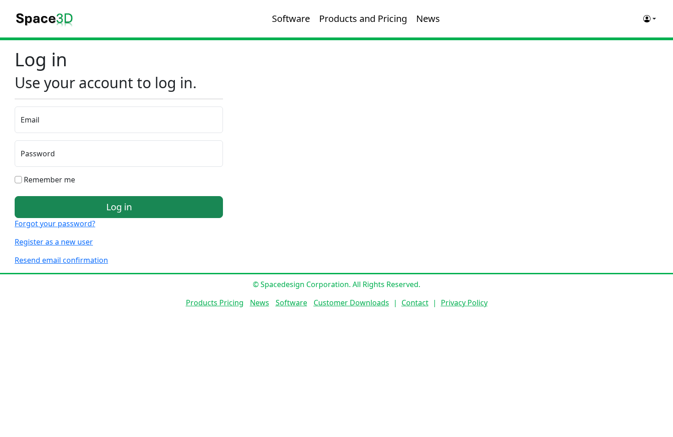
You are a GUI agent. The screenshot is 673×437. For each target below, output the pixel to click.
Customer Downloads (351, 303)
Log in (119, 207)
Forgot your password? (55, 223)
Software (291, 18)
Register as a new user (54, 242)
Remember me (48, 180)
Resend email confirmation (61, 260)
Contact (415, 303)
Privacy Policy (464, 303)
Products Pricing (215, 303)
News (428, 18)
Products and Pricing (363, 18)
